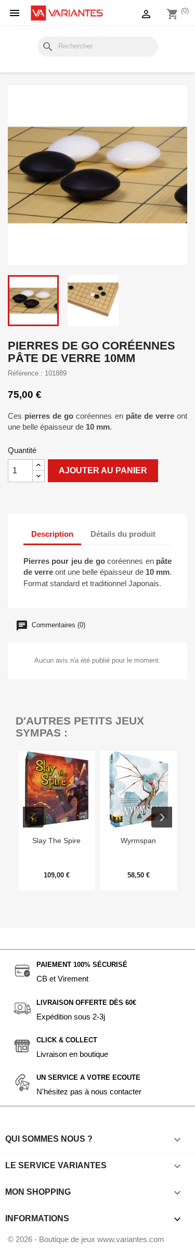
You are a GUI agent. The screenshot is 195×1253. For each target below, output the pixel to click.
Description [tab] (52, 533)
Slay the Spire (56, 840)
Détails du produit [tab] (122, 533)
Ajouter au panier (103, 470)
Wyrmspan (138, 840)
